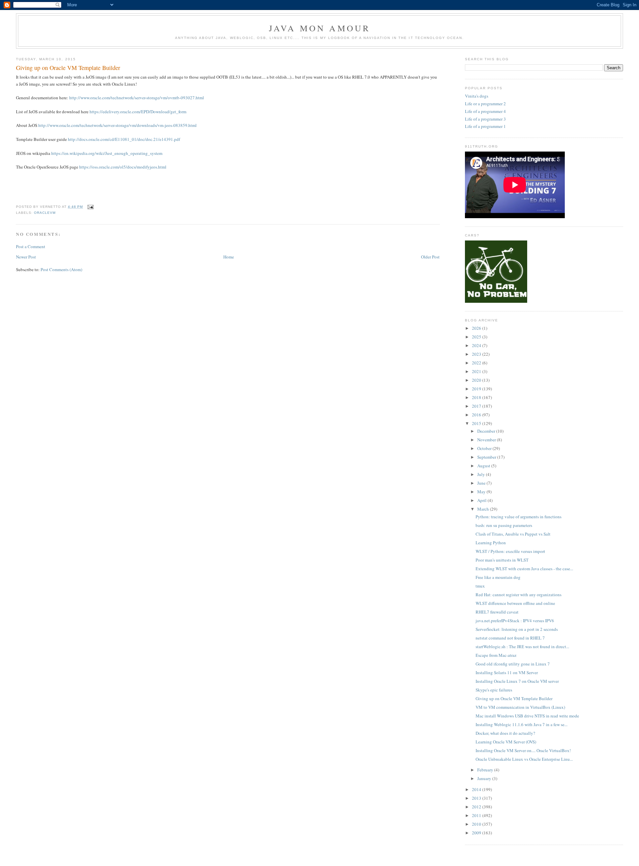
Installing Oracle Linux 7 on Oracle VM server (517, 681)
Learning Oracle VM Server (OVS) (506, 742)
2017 (477, 406)
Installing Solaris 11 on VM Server (507, 672)
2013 (477, 798)
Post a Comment (30, 246)
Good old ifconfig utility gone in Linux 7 (513, 664)
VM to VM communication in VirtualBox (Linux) (520, 707)
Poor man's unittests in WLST (502, 560)
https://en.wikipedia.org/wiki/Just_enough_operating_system (106, 153)
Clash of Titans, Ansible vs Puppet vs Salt (513, 534)
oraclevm (45, 213)
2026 (477, 328)
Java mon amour (319, 28)
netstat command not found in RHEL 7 (510, 638)
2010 (477, 824)
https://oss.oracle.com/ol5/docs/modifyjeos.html (122, 167)
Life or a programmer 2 (485, 104)
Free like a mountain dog (498, 577)
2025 (477, 337)
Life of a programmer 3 (485, 119)
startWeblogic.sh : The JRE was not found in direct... (522, 647)
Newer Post (26, 257)
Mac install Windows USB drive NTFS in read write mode (527, 716)
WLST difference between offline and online (515, 603)
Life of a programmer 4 (485, 111)
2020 (477, 380)
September (487, 457)
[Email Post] (89, 207)
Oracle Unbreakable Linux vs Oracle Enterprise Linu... (524, 759)
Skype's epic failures (494, 690)
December (486, 431)
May (482, 492)
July (481, 474)
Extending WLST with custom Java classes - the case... (524, 569)
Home (228, 257)
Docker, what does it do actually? (505, 733)
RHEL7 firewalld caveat (497, 612)
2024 (477, 345)
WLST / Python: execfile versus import (510, 551)
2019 (477, 389)
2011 (477, 815)
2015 (477, 423)
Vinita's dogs (476, 96)
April (482, 500)
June (482, 483)
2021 (477, 371)
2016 (477, 415)
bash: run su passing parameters (504, 525)
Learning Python (491, 543)
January (484, 778)
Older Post (430, 257)
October (485, 448)
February (485, 770)
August (484, 466)
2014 (477, 789)
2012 (477, 807)
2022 (477, 363)
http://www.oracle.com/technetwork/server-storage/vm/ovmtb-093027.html (136, 98)
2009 (477, 833)
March (483, 509)
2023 (477, 354)
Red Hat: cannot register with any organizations (518, 595)
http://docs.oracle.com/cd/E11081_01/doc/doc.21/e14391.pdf (124, 139)
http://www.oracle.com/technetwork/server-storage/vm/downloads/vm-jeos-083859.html (117, 125)
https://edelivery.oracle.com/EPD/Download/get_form (138, 112)
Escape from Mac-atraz (496, 655)
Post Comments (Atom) (61, 269)
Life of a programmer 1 (485, 126)
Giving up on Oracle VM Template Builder (68, 68)
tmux (480, 586)
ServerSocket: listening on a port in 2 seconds (517, 629)
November (487, 440)
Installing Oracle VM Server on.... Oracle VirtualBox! (523, 750)
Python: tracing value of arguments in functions (518, 517)
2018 (477, 397)
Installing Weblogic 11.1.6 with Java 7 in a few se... (521, 724)
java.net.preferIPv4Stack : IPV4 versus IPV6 (515, 621)
